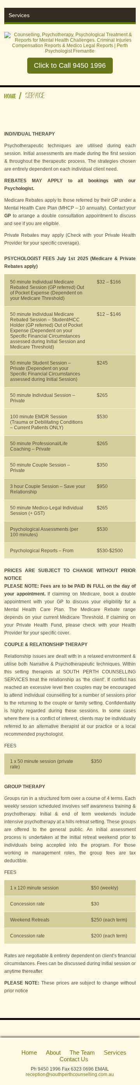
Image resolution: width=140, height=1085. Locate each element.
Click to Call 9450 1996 (70, 65)
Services (115, 1052)
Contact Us (74, 1059)
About (53, 1052)
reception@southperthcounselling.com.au (70, 1074)
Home (10, 96)
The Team (82, 1052)
